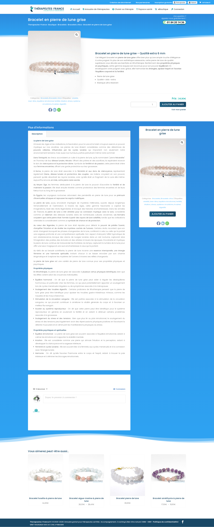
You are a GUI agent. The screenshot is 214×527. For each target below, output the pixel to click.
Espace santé (145, 9)
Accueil (76, 9)
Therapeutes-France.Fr (40, 522)
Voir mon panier (179, 109)
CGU (144, 522)
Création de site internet (121, 3)
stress (70, 101)
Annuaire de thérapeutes (97, 9)
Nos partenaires (143, 3)
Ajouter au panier (173, 104)
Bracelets (62, 24)
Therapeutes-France (37, 24)
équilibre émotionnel (45, 101)
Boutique (52, 24)
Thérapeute (180, 2)
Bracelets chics (75, 24)
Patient (193, 2)
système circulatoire (165, 204)
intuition (64, 101)
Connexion (178, 9)
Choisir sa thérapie (124, 9)
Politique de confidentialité (165, 522)
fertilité (57, 101)
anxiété (75, 98)
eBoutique (162, 9)
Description (37, 134)
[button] (76, 34)
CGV (149, 522)
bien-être (32, 101)
